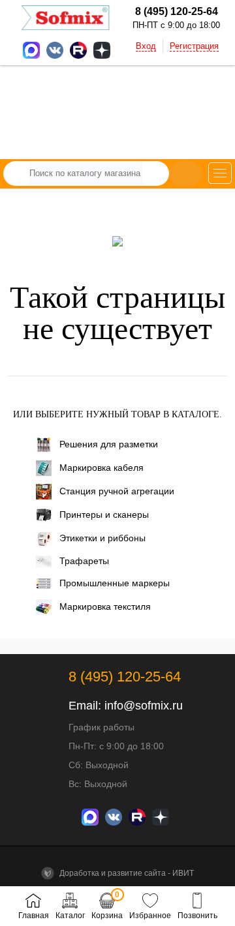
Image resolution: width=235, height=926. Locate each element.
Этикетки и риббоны (102, 538)
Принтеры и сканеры (104, 514)
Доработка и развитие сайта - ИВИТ (125, 873)
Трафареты (84, 561)
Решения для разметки (108, 444)
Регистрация (194, 46)
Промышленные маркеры (114, 583)
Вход (146, 46)
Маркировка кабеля (101, 467)
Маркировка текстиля (105, 606)
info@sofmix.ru (143, 705)
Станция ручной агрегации (116, 491)
